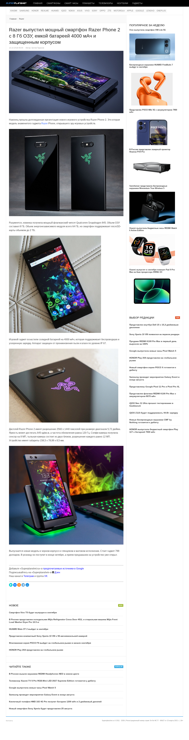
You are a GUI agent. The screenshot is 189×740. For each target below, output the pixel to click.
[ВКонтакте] (15, 585)
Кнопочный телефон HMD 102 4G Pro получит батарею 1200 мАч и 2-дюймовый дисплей (55, 701)
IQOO (63, 11)
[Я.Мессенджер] (11, 585)
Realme (45, 11)
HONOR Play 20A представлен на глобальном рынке (36, 650)
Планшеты (88, 3)
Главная (37, 3)
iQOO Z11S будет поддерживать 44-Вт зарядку (153, 413)
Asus (79, 11)
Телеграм (28, 576)
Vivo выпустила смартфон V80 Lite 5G (147, 30)
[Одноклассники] (19, 585)
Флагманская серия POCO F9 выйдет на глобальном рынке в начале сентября (50, 643)
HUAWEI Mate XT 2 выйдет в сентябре (28, 629)
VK (46, 576)
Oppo (102, 11)
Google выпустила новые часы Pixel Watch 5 (32, 688)
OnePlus (161, 11)
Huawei (55, 11)
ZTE (109, 11)
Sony (94, 11)
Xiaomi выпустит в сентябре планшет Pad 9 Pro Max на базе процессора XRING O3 (152, 271)
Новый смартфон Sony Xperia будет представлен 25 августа (40, 708)
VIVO (87, 11)
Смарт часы (71, 3)
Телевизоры (106, 3)
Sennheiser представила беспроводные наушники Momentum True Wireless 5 (148, 187)
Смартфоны (53, 3)
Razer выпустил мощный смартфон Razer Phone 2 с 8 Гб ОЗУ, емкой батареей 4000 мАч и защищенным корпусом (64, 36)
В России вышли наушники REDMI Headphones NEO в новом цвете (44, 674)
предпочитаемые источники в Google (63, 568)
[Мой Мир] (27, 585)
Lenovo (150, 11)
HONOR (35, 11)
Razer (21, 19)
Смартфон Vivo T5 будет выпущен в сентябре (33, 612)
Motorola (119, 11)
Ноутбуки (122, 3)
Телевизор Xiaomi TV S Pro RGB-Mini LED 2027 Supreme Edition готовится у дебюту (52, 681)
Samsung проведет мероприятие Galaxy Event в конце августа (41, 694)
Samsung (24, 11)
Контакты (9, 721)
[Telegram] (23, 585)
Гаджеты (137, 3)
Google (140, 11)
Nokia (72, 11)
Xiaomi (13, 11)
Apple (130, 11)
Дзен (57, 572)
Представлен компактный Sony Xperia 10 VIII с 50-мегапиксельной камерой (48, 636)
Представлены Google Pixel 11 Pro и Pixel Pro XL (154, 386)
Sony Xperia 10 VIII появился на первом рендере (154, 334)
